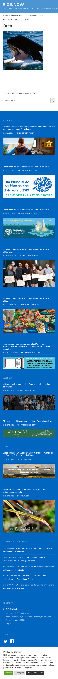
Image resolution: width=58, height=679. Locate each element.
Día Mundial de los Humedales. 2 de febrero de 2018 (26, 209)
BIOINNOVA (14, 4)
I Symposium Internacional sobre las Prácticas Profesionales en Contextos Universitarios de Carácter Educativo (27, 346)
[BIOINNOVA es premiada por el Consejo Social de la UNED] (29, 320)
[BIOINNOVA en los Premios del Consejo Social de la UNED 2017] (29, 273)
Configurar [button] (20, 673)
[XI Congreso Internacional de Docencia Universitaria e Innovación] (29, 402)
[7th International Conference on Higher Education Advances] (29, 433)
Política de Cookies (35, 673)
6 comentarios (23, 496)
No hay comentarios (24, 133)
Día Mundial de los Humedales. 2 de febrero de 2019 (26, 167)
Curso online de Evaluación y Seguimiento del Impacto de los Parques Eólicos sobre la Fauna (28, 454)
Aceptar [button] (9, 673)
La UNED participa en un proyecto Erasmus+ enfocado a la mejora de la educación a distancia (29, 127)
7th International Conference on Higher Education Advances (29, 421)
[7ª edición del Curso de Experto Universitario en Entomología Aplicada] (29, 516)
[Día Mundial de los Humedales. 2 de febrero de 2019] (29, 186)
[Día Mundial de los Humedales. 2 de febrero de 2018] (29, 228)
